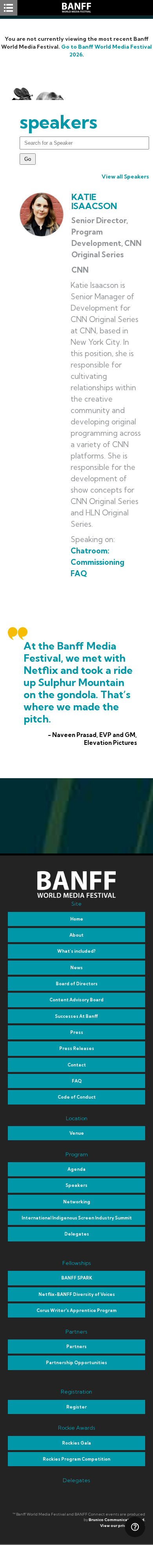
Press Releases (76, 1048)
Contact (76, 1065)
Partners (76, 1346)
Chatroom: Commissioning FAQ (97, 562)
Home (76, 919)
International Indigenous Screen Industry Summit (77, 1218)
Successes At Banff (76, 1016)
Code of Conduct (77, 1097)
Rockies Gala (76, 1443)
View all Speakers (125, 176)
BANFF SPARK (76, 1278)
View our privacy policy (122, 1525)
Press (76, 1032)
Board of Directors (77, 983)
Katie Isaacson (94, 202)
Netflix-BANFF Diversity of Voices (76, 1294)
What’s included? (76, 951)
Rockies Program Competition (76, 1459)
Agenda (76, 1169)
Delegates (76, 1234)
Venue (76, 1133)
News (76, 967)
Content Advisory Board (76, 1000)
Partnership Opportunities (76, 1362)
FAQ (77, 1081)
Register (76, 1407)
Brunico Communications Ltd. (117, 1520)
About (76, 935)
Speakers (76, 1185)
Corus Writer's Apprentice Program (76, 1310)
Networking (76, 1202)
